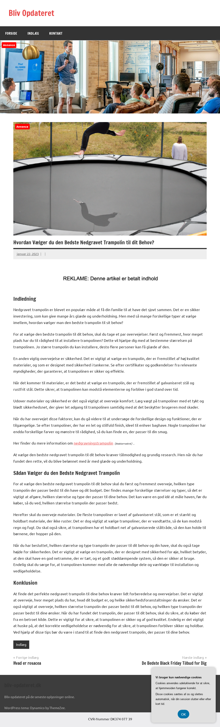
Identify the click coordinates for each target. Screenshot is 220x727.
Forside (11, 33)
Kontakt (56, 33)
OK (183, 714)
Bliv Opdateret (31, 13)
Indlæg (33, 33)
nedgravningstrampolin (93, 443)
